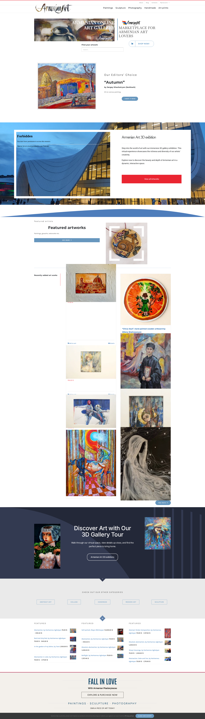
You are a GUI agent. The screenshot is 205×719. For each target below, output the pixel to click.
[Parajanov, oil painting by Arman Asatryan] (158, 518)
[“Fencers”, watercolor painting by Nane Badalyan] (91, 411)
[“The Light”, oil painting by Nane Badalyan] (146, 365)
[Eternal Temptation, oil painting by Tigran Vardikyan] (47, 524)
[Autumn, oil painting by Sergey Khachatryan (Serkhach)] (67, 64)
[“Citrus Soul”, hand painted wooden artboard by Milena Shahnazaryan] (146, 299)
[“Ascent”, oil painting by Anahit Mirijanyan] (91, 463)
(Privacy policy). (129, 716)
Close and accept (145, 716)
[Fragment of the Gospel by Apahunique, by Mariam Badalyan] (126, 223)
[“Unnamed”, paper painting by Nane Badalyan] (91, 362)
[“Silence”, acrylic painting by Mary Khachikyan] (146, 464)
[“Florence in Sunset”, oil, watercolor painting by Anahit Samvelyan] (91, 283)
